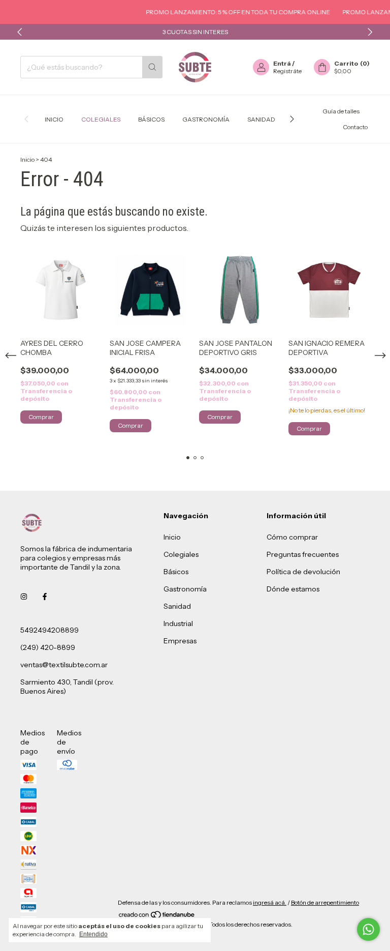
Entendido (93, 934)
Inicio (54, 119)
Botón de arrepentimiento (325, 902)
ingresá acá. (269, 902)
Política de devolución (303, 571)
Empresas (180, 640)
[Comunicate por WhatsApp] (368, 929)
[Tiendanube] (157, 916)
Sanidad (261, 119)
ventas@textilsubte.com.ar (64, 664)
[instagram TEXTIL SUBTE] (23, 596)
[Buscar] (152, 67)
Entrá (282, 63)
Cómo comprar (292, 537)
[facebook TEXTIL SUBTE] (44, 596)
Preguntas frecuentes (303, 554)
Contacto (355, 127)
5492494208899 (49, 630)
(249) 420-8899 (47, 647)
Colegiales (100, 119)
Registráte (287, 71)
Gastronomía (206, 119)
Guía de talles (341, 111)
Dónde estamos (293, 588)
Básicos (151, 119)
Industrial (178, 623)
